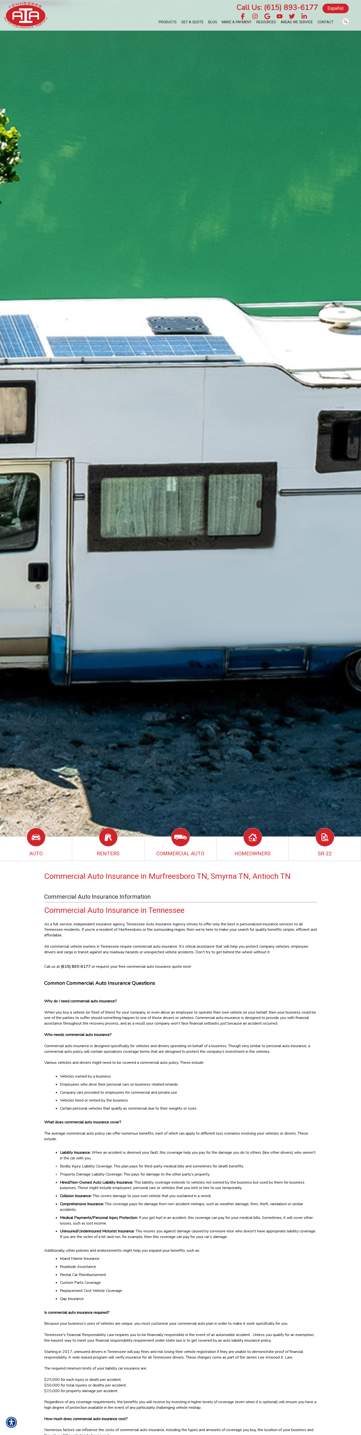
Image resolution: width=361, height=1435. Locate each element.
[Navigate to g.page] (267, 16)
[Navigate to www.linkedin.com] (304, 16)
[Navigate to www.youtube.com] (280, 16)
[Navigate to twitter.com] (292, 16)
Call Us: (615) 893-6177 (277, 7)
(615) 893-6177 (76, 966)
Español (335, 8)
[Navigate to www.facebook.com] (243, 16)
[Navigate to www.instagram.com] (255, 16)
